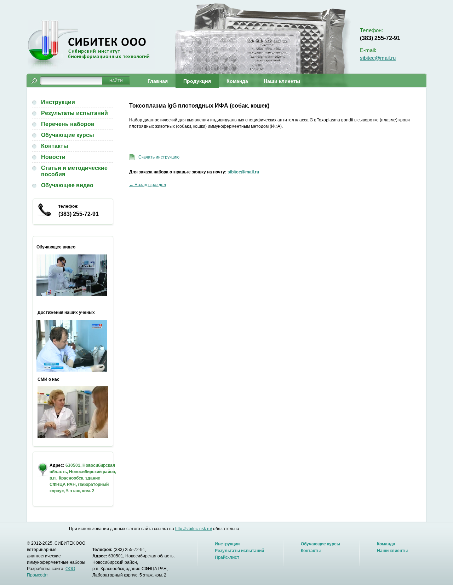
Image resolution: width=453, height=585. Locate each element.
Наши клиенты (282, 81)
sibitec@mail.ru (378, 58)
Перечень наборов (67, 124)
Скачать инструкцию (158, 157)
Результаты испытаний (74, 113)
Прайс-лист (227, 557)
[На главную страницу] (91, 44)
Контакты (54, 146)
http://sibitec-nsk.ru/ (193, 528)
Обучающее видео (67, 185)
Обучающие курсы (67, 135)
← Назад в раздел (147, 184)
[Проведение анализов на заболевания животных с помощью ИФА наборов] (71, 294)
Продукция (197, 81)
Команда (237, 81)
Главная (158, 81)
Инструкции (58, 102)
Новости (53, 157)
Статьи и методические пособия (74, 171)
